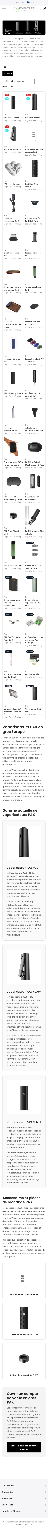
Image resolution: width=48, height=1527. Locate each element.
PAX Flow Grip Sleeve (31, 185)
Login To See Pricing (12, 120)
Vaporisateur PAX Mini (33, 710)
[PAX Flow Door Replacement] (34, 481)
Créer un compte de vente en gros (24, 1447)
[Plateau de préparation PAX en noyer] (13, 306)
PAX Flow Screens (12, 184)
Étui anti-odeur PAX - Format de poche (13, 463)
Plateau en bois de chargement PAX (12, 288)
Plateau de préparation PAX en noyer (12, 324)
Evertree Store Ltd (24, 1525)
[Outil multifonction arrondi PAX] (34, 377)
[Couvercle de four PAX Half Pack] (34, 202)
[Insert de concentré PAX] (13, 237)
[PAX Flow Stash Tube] (13, 550)
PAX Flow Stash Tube (13, 565)
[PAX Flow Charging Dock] (13, 515)
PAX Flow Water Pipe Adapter (34, 532)
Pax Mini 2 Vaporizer (13, 117)
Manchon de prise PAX (12, 360)
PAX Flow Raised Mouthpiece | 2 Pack (34, 463)
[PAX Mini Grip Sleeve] (13, 377)
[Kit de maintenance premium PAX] (34, 133)
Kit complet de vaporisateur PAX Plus (33, 603)
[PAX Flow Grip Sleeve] (34, 168)
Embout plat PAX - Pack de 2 (33, 323)
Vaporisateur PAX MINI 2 (24, 1122)
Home (4, 86)
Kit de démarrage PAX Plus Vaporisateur (12, 603)
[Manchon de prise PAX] (13, 343)
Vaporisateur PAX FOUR (23, 868)
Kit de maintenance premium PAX (34, 151)
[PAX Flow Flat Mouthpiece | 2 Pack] (13, 481)
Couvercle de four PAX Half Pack (33, 220)
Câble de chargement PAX (11, 220)
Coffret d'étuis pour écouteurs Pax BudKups (34, 640)
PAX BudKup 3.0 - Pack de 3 (12, 638)
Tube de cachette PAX (33, 288)
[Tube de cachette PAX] (34, 271)
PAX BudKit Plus (32, 674)
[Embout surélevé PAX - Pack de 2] (34, 343)
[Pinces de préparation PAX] (13, 412)
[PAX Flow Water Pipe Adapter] (34, 515)
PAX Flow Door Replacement (32, 498)
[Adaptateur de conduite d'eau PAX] (34, 412)
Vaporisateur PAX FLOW (24, 992)
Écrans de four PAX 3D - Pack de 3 (33, 567)
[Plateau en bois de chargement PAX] (13, 271)
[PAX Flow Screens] (13, 168)
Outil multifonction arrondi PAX (33, 394)
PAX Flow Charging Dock (12, 532)
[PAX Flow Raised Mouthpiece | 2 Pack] (34, 446)
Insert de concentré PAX (12, 254)
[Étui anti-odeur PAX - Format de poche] (13, 446)
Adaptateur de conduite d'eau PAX (34, 429)
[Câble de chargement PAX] (13, 202)
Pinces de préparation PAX (11, 429)
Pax (11, 86)
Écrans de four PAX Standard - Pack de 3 (12, 712)
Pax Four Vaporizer (33, 117)
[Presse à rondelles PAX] (34, 237)
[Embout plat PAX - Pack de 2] (34, 306)
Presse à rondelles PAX (33, 254)
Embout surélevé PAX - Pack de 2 (34, 360)
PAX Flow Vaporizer (12, 149)
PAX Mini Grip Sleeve (13, 393)
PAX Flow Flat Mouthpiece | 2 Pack (13, 498)
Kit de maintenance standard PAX (12, 675)
